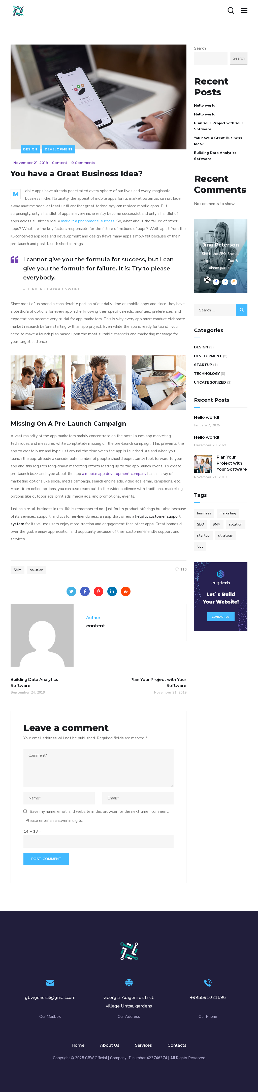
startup (203, 535)
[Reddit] (126, 591)
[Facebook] (85, 591)
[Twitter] (71, 591)
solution (36, 570)
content (59, 162)
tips (200, 546)
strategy (225, 535)
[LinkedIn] (112, 591)
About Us (109, 1045)
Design (30, 149)
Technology (207, 373)
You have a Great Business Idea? (218, 141)
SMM (17, 570)
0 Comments (83, 162)
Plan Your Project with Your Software (218, 126)
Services (143, 1045)
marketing (228, 513)
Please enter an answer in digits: (54, 820)
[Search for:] (221, 310)
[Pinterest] (98, 591)
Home (78, 1045)
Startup (203, 364)
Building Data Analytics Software (215, 155)
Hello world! (205, 105)
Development (59, 149)
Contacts (177, 1045)
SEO (200, 524)
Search (200, 48)
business (204, 513)
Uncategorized (210, 382)
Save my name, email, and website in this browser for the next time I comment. (99, 811)
